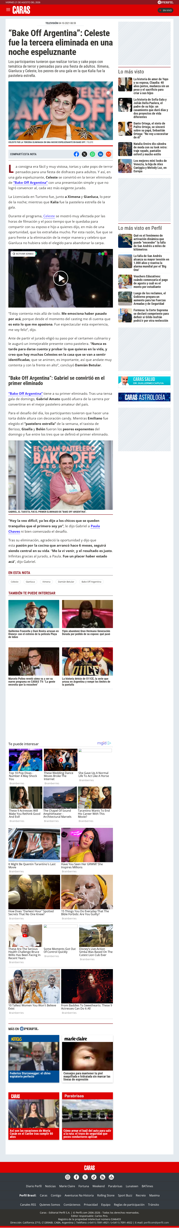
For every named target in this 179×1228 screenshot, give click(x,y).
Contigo (56, 1195)
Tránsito (153, 1205)
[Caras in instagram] (67, 1177)
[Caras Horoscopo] (144, 400)
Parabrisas (115, 1186)
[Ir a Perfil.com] (165, 3)
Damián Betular (66, 581)
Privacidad (91, 1205)
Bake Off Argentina (91, 581)
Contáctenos (72, 1205)
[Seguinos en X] (85, 1177)
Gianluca (30, 581)
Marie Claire (67, 1186)
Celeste (49, 216)
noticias (33, 1039)
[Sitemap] (111, 1177)
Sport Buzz (125, 1195)
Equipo (105, 1205)
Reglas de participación (129, 1205)
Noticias (50, 1186)
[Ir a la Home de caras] (21, 13)
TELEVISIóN (51, 23)
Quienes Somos (50, 1205)
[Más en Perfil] (29, 1029)
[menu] (8, 10)
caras (33, 1096)
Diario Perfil (34, 1186)
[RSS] (102, 1177)
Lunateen (132, 1186)
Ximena (46, 581)
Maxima (154, 1195)
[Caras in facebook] (76, 1177)
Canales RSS (28, 1205)
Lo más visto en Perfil (140, 228)
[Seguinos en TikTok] (93, 1177)
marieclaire (87, 1039)
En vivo (167, 10)
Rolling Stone (105, 1195)
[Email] (108, 154)
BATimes (147, 1186)
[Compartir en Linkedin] (100, 154)
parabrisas (87, 1096)
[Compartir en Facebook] (76, 154)
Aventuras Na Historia (79, 1195)
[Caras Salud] (144, 384)
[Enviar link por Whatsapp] (92, 154)
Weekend (98, 1186)
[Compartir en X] (84, 154)
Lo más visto (131, 72)
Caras (43, 1195)
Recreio (141, 1195)
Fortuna (83, 1186)
